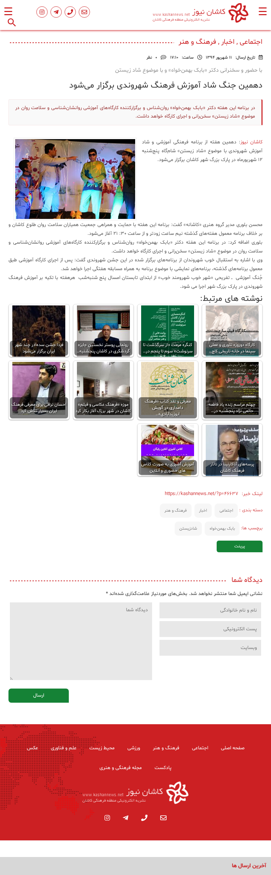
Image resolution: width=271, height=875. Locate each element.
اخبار (203, 510)
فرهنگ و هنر (175, 510)
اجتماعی (226, 510)
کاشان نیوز (251, 142)
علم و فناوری (64, 748)
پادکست (163, 767)
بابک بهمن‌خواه (222, 528)
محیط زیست (102, 748)
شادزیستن (188, 528)
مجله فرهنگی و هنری (121, 767)
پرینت (239, 546)
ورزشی (133, 748)
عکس (32, 748)
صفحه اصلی (233, 748)
